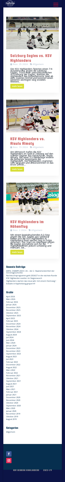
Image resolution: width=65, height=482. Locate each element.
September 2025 (13, 315)
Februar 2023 (12, 362)
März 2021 (10, 389)
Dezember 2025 (13, 307)
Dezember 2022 (13, 364)
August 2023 (11, 356)
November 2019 (13, 413)
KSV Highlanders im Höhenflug (27, 224)
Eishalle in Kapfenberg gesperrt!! (20, 283)
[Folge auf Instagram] (9, 460)
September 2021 (13, 381)
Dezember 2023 (13, 348)
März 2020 (10, 408)
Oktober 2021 (12, 378)
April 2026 (10, 296)
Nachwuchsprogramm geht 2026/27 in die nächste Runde (31, 275)
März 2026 (10, 299)
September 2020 (13, 405)
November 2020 (13, 400)
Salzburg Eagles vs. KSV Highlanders (31, 58)
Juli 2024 (9, 337)
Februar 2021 (12, 392)
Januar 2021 (11, 394)
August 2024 (11, 334)
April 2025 (10, 318)
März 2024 (10, 342)
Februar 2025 (12, 321)
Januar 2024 (11, 345)
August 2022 (11, 367)
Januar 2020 (11, 411)
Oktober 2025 (12, 313)
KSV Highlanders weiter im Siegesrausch (24, 278)
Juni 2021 (10, 386)
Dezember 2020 (13, 397)
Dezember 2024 (13, 323)
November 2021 (13, 375)
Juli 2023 (9, 359)
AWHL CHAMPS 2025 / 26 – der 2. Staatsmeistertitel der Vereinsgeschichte (30, 272)
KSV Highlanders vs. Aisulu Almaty (27, 141)
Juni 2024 (10, 340)
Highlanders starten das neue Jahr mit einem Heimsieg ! (31, 281)
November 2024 (13, 326)
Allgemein (38, 64)
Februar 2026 (12, 302)
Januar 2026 (11, 304)
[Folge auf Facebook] (9, 454)
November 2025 (13, 310)
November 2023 (13, 351)
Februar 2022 (12, 373)
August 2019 (11, 419)
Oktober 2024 (12, 329)
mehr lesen (17, 86)
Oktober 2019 (12, 416)
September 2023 (13, 353)
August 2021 (11, 383)
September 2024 (13, 332)
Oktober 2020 (12, 403)
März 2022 (10, 370)
